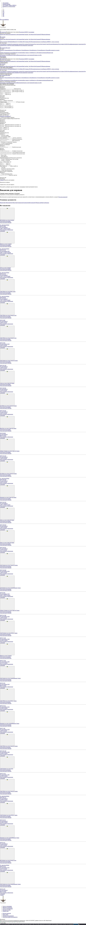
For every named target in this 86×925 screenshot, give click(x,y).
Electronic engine (5, 135)
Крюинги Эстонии (37, 50)
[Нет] (78, 924)
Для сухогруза (37, 44)
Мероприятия (20, 55)
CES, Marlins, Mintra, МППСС (9, 5)
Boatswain (39, 202)
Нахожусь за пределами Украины (9, 142)
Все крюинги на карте (54, 50)
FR (3, 14)
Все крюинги (3, 47)
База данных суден (27, 52)
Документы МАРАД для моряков (26, 32)
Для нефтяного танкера (5, 44)
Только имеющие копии (6, 173)
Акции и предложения (28, 55)
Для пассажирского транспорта (26, 45)
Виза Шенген (4, 156)
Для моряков (5, 2)
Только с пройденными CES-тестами (9, 159)
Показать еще (3, 110)
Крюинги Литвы (29, 50)
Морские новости (13, 55)
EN (3, 11)
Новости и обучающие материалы (39, 52)
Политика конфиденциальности (10, 917)
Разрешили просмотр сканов (7, 168)
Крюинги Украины (4, 50)
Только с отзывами (5, 160)
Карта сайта (5, 914)
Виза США (3, 155)
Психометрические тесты (37, 41)
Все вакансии (3, 32)
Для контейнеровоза (53, 44)
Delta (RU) (22, 41)
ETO (35, 202)
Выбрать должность (19, 194)
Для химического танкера (16, 44)
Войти (7, 19)
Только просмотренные (6, 170)
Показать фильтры (4, 112)
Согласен (76, 924)
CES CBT (7, 41)
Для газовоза (25, 44)
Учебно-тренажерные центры (7, 52)
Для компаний (10, 84)
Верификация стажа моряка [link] (12, 32)
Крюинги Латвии (21, 50)
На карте (8, 47)
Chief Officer (6, 202)
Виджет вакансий (7, 913)
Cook (44, 202)
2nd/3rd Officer (12, 202)
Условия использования (8, 915)
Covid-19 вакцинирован (6, 143)
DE (3, 13)
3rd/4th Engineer (30, 202)
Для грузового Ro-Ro (63, 44)
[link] (8, 29)
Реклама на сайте (7, 909)
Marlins (11, 41)
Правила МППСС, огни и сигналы (51, 41)
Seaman (47, 202)
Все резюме (2, 36)
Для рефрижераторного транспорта (76, 44)
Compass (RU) (28, 41)
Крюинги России (13, 50)
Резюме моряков (6, 4)
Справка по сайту (38, 55)
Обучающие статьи (4, 55)
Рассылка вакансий (62, 197)
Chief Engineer (18, 202)
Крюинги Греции (45, 50)
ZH (3, 16)
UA (3, 12)
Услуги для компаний (8, 908)
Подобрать (2, 111)
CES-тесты (2, 41)
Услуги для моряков (7, 906)
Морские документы (18, 52)
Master (1, 202)
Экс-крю (3, 167)
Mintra (14, 41)
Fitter (42, 202)
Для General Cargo (44, 44)
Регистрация (3, 19)
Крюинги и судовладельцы (9, 6)
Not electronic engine (5, 136)
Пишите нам (50, 52)
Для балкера (31, 44)
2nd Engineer (24, 202)
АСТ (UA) (17, 41)
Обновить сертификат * (5, 116)
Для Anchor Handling (14, 45)
